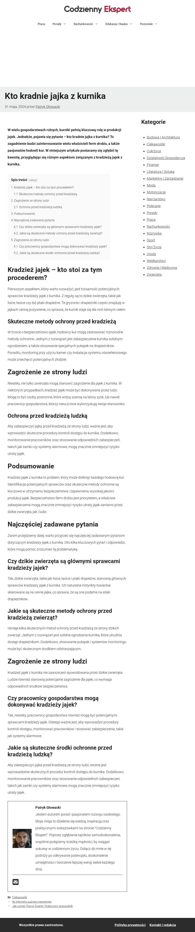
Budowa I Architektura (163, 137)
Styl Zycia (154, 247)
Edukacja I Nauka (116, 24)
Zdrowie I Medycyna (162, 268)
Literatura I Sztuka (160, 172)
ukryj (33, 180)
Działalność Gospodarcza (166, 158)
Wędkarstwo (156, 261)
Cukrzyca (154, 151)
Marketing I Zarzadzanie (165, 178)
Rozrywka (154, 233)
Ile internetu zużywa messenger (32, 901)
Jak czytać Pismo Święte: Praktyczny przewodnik (42, 906)
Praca (41, 24)
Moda (151, 185)
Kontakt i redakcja (162, 925)
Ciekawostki (19, 897)
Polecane (154, 206)
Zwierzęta (154, 274)
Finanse (153, 165)
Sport (151, 240)
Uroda (151, 254)
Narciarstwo (156, 199)
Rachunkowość (83, 24)
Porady (57, 24)
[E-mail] (16, 883)
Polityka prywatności (130, 925)
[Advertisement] (97, 58)
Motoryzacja (156, 192)
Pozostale (146, 24)
